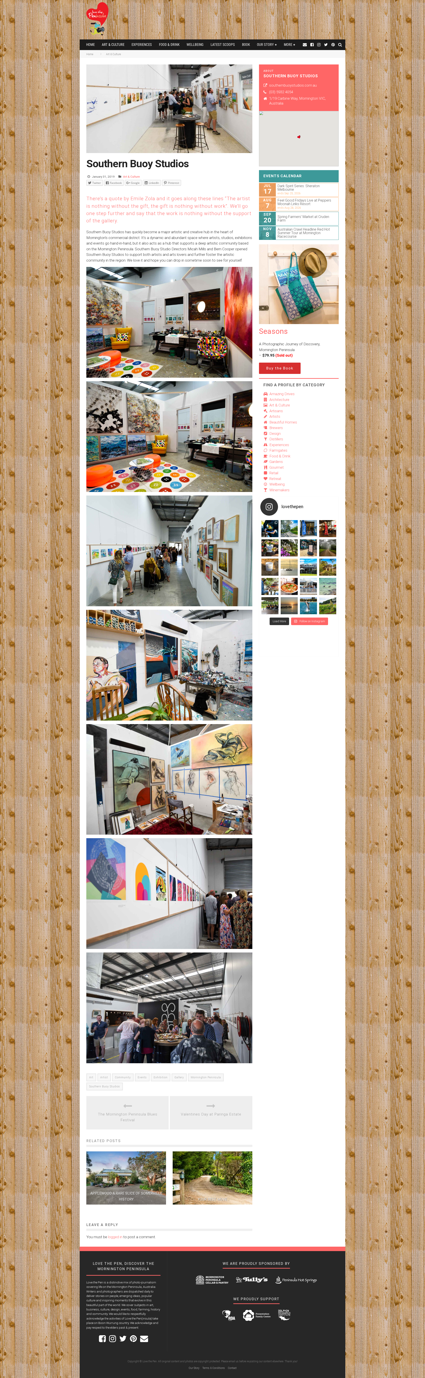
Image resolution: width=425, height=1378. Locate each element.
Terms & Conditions (213, 1368)
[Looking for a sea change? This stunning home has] (327, 567)
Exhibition (161, 1077)
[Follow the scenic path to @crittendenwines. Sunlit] (289, 528)
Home (90, 45)
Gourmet (276, 467)
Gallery (179, 1077)
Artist (104, 1077)
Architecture (279, 399)
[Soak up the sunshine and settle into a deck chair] (308, 567)
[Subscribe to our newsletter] (305, 44)
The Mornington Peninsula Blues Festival (127, 1117)
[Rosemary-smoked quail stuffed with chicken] (269, 528)
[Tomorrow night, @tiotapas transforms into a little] (327, 528)
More (288, 45)
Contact (232, 1368)
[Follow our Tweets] (326, 44)
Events (142, 1077)
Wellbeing (195, 45)
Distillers (276, 439)
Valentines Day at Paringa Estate (211, 1114)
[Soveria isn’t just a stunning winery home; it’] (327, 605)
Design (275, 433)
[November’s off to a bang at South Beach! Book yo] (308, 586)
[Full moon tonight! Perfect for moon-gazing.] (289, 605)
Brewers (276, 428)
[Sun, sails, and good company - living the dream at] (289, 567)
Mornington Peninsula (206, 1077)
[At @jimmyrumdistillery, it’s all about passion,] (308, 528)
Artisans (276, 411)
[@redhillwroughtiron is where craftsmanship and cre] (269, 586)
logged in (115, 1237)
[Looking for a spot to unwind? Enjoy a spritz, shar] (289, 586)
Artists (274, 416)
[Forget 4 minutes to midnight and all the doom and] (269, 567)
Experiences (141, 45)
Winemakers (279, 490)
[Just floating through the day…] (327, 586)
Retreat (275, 478)
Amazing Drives (282, 394)
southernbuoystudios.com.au (293, 85)
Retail (273, 473)
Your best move (212, 1199)
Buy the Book (279, 368)
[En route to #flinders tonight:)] (327, 547)
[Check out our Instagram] (318, 44)
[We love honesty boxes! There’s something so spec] (269, 547)
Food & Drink (169, 45)
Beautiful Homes (283, 422)
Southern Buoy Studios (104, 1086)
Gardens (276, 461)
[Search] (340, 44)
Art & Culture (113, 45)
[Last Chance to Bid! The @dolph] (308, 605)
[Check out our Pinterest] (333, 44)
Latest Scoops (223, 45)
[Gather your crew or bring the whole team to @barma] (269, 605)
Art (91, 1077)
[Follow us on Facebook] (312, 44)
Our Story (265, 45)
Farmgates (278, 450)
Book (246, 45)
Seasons (273, 331)
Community (123, 1077)
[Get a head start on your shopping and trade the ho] (308, 547)
